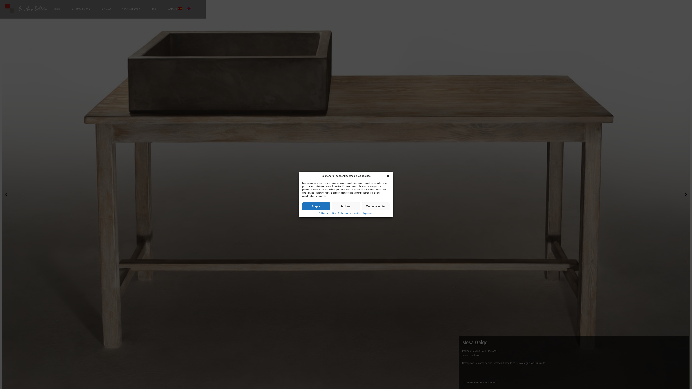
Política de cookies (327, 213)
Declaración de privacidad (349, 213)
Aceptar (316, 206)
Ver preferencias (375, 206)
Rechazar (346, 206)
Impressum (368, 213)
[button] (388, 176)
